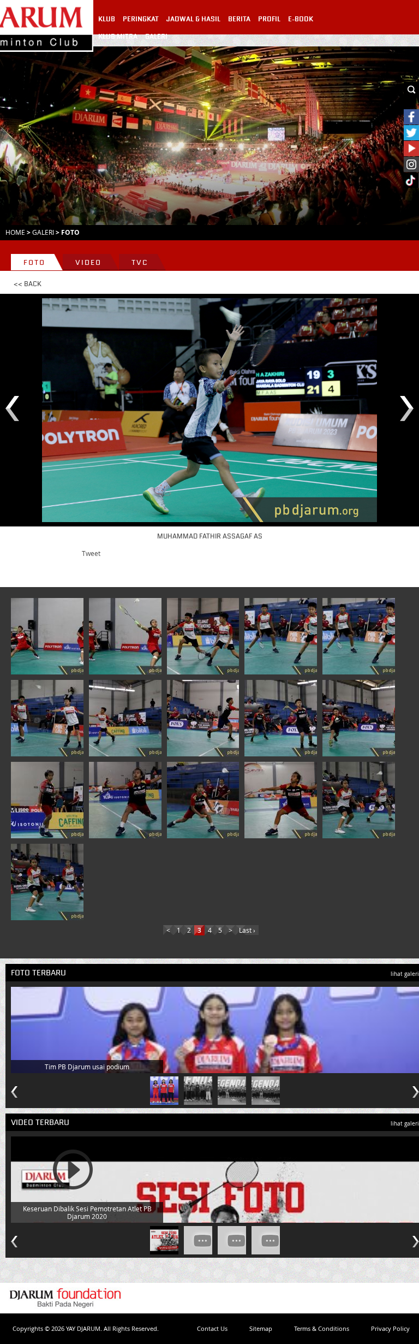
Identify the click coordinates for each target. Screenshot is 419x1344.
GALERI (156, 37)
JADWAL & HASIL (193, 19)
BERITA (239, 19)
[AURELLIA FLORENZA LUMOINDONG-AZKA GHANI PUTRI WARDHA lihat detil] (360, 800)
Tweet (91, 553)
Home (15, 232)
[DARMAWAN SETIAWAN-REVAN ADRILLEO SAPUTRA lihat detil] (205, 718)
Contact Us (212, 1328)
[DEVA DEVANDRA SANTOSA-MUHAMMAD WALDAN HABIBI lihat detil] (205, 636)
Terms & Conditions (321, 1328)
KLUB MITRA (117, 37)
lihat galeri (405, 974)
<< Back (27, 284)
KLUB (106, 19)
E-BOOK (300, 19)
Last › (247, 930)
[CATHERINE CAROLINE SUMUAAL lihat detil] (49, 800)
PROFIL (269, 19)
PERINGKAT (141, 19)
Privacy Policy (390, 1328)
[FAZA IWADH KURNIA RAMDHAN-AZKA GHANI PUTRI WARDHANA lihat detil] (49, 636)
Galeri (43, 232)
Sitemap (260, 1328)
